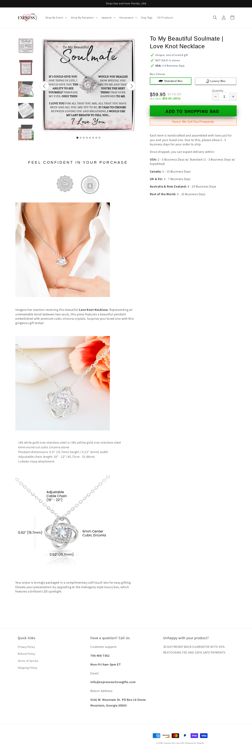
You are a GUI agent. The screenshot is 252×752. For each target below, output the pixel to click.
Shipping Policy (27, 667)
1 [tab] (77, 138)
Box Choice (157, 74)
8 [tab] (99, 138)
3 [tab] (83, 138)
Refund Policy (26, 653)
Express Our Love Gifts (174, 743)
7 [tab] (96, 138)
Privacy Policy (26, 647)
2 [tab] (80, 138)
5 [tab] (90, 138)
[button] (56, 17)
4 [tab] (86, 138)
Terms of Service (28, 661)
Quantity (217, 90)
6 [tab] (93, 138)
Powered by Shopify (194, 743)
